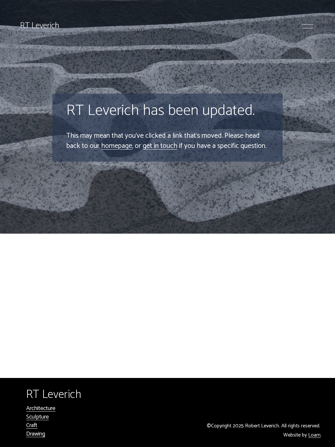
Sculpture (37, 417)
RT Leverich (39, 26)
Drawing (35, 434)
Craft (31, 425)
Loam (314, 435)
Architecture (40, 408)
